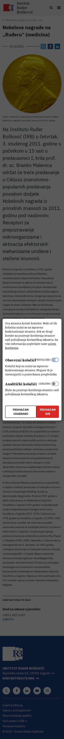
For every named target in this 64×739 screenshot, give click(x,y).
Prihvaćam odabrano (21, 412)
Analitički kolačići (21, 384)
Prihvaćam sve (48, 412)
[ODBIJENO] (55, 388)
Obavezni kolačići (20, 360)
